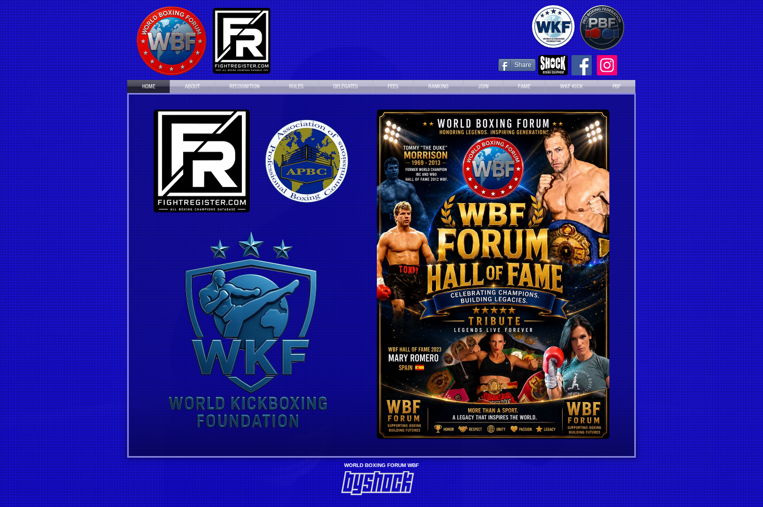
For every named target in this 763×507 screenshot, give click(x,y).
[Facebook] (581, 65)
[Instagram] (607, 65)
